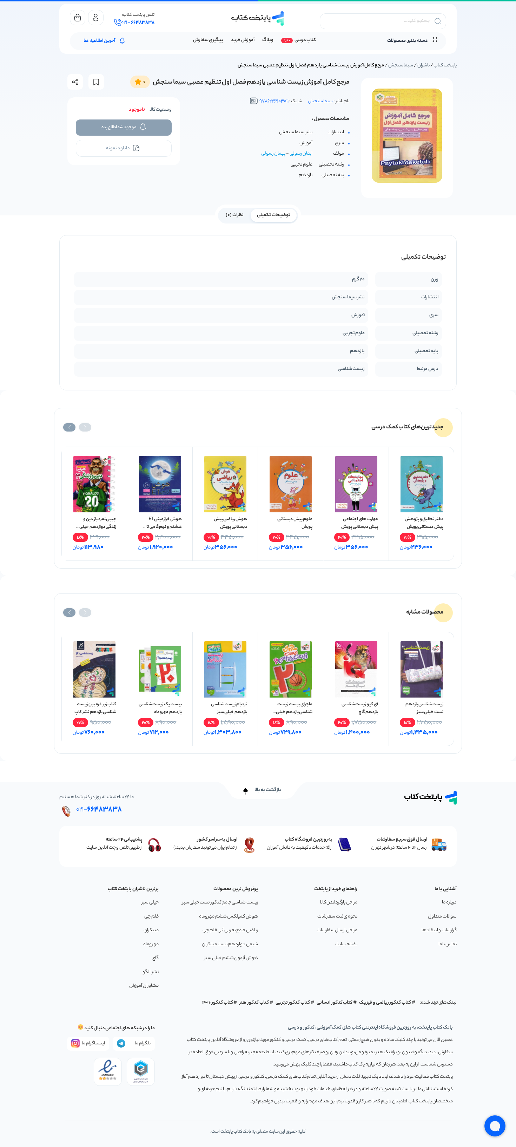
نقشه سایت (346, 944)
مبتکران (151, 930)
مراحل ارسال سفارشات (337, 930)
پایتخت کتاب (445, 65)
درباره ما (449, 903)
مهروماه (151, 944)
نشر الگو (151, 972)
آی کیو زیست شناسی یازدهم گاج (360, 708)
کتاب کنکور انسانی (335, 1003)
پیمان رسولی (273, 154)
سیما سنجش (401, 65)
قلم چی (151, 917)
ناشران (423, 65)
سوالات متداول (442, 917)
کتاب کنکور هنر (254, 1003)
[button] (85, 427)
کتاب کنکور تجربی (293, 1003)
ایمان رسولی (301, 154)
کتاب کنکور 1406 (217, 1003)
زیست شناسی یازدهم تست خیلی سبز (424, 708)
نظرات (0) (235, 215)
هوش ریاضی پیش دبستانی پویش (230, 523)
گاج (155, 958)
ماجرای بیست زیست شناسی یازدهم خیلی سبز (294, 712)
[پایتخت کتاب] (258, 18)
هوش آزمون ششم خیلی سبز (231, 958)
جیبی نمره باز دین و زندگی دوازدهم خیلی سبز (97, 527)
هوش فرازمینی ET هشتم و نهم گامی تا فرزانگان (164, 527)
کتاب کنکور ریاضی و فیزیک (385, 1003)
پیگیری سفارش (208, 40)
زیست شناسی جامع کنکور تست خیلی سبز (220, 903)
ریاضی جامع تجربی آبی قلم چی (230, 930)
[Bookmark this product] (96, 82)
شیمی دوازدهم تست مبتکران (230, 944)
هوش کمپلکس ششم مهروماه (228, 917)
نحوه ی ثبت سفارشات (337, 917)
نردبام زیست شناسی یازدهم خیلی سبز (229, 708)
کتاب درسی (305, 40)
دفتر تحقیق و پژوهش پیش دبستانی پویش (424, 523)
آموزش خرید (242, 40)
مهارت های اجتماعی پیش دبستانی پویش (359, 523)
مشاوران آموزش (144, 986)
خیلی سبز (150, 903)
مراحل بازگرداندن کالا (338, 903)
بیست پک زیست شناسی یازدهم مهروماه (160, 708)
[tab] (274, 214)
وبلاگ (267, 40)
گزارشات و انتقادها (439, 930)
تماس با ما (447, 944)
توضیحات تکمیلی (273, 215)
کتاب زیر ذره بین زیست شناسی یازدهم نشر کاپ (95, 708)
